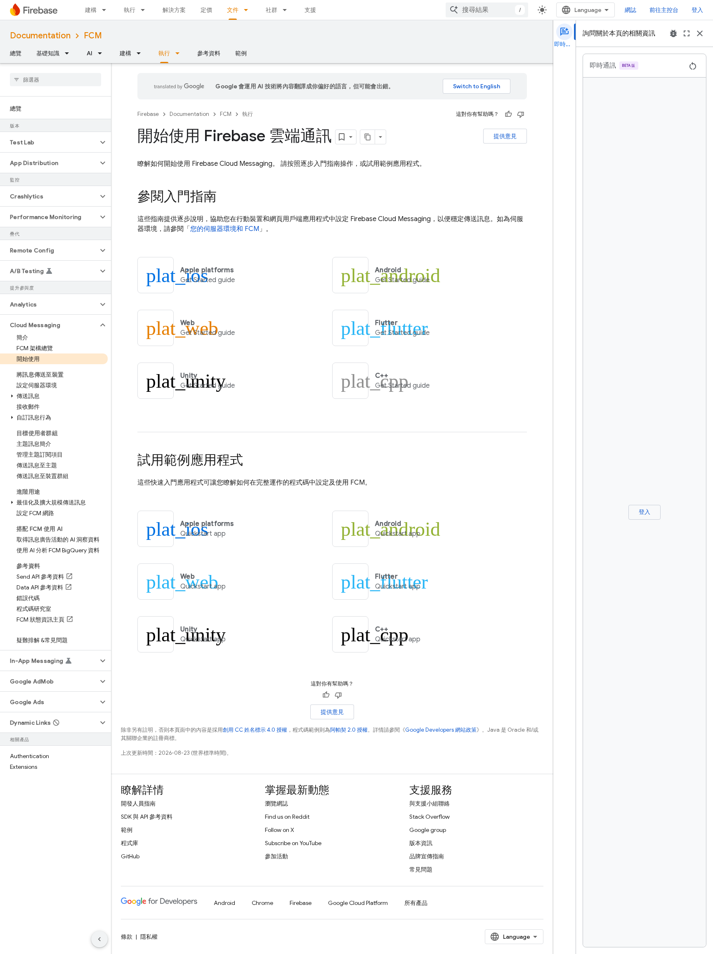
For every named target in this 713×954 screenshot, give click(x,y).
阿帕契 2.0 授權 (349, 729)
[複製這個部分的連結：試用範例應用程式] (251, 461)
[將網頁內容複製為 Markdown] (367, 137)
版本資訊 (420, 843)
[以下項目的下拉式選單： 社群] (287, 10)
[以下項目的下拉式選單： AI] (102, 53)
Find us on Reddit (287, 816)
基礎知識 (47, 53)
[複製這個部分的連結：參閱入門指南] (225, 198)
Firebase (148, 114)
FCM (93, 36)
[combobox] (487, 9)
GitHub (130, 856)
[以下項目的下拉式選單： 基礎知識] (69, 53)
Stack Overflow (429, 816)
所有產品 (415, 903)
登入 (697, 10)
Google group (427, 830)
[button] (49, 142)
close (700, 33)
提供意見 (505, 136)
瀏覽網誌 (276, 803)
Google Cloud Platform (358, 903)
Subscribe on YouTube (293, 843)
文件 (232, 10)
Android (224, 903)
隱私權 (149, 936)
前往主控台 (663, 10)
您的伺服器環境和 (224, 229)
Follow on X (279, 830)
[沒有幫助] (521, 114)
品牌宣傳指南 (426, 856)
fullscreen (687, 33)
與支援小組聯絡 (429, 803)
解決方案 (174, 10)
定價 (206, 10)
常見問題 (420, 869)
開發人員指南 (138, 803)
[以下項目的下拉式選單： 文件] (248, 10)
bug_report (673, 33)
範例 (241, 53)
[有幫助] (508, 114)
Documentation (40, 36)
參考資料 (208, 53)
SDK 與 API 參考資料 (146, 816)
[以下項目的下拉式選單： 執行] (145, 10)
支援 (310, 10)
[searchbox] (55, 79)
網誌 (630, 10)
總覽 (15, 53)
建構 (91, 10)
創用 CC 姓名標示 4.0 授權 (255, 729)
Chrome (262, 903)
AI (89, 53)
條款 (126, 936)
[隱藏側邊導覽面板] (99, 939)
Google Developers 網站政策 (441, 729)
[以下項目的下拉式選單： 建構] (106, 10)
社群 (271, 10)
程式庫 (129, 843)
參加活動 (276, 856)
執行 (129, 10)
